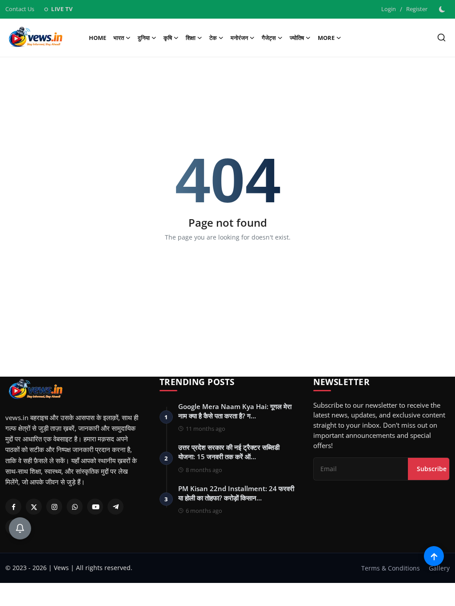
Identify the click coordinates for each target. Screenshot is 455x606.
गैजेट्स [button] (269, 38)
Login (388, 9)
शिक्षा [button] (191, 38)
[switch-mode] (443, 9)
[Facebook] (13, 507)
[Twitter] (34, 507)
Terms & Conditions (390, 568)
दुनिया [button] (144, 38)
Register (416, 9)
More (326, 38)
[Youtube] (95, 507)
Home (97, 38)
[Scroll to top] (434, 556)
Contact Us (19, 9)
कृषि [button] (168, 38)
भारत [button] (118, 38)
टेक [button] (213, 38)
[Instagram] (54, 507)
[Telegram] (116, 507)
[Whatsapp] (75, 507)
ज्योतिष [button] (297, 38)
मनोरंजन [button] (239, 38)
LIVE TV (58, 9)
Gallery (439, 568)
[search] (441, 37)
